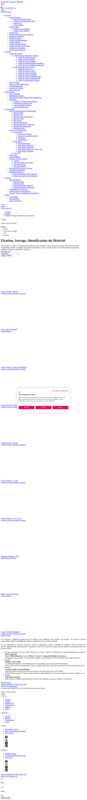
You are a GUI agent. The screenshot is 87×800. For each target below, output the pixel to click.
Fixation (8, 701)
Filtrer (3, 255)
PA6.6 (5, 229)
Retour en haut (6, 635)
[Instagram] (6, 743)
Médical (8, 214)
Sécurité (8, 699)
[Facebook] (6, 738)
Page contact (9, 733)
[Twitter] (6, 740)
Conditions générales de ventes (15, 755)
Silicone (6, 235)
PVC (5, 233)
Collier (7, 722)
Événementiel (9, 705)
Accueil (7, 212)
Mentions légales (10, 754)
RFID (7, 709)
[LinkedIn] (6, 746)
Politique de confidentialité (60, 390)
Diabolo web (13, 686)
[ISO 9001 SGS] (21, 684)
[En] (19, 2)
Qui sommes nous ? (11, 729)
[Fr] (4, 2)
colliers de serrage (19, 639)
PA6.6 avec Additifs (10, 231)
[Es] (12, 2)
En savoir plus (5, 251)
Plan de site (9, 757)
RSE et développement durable (15, 731)
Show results (6, 798)
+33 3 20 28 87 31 (9, 8)
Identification (9, 703)
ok (3, 219)
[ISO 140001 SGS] (8, 684)
